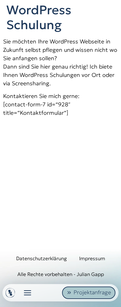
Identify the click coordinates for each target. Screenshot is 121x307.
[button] (27, 292)
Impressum (92, 258)
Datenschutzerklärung (41, 258)
